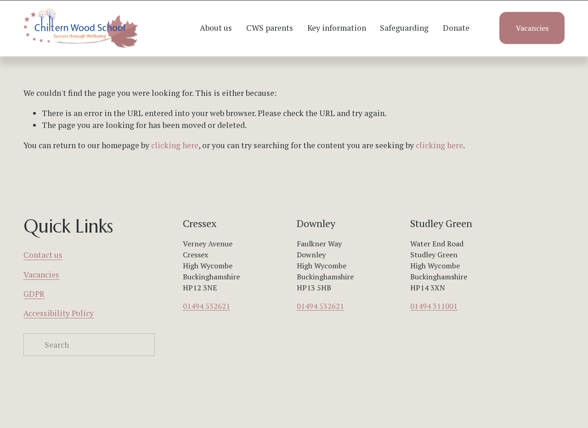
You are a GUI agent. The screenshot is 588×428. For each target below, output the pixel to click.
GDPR (34, 294)
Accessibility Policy (58, 313)
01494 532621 (206, 306)
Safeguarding (404, 27)
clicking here (174, 145)
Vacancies (532, 28)
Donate (456, 27)
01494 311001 (434, 306)
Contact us (42, 255)
